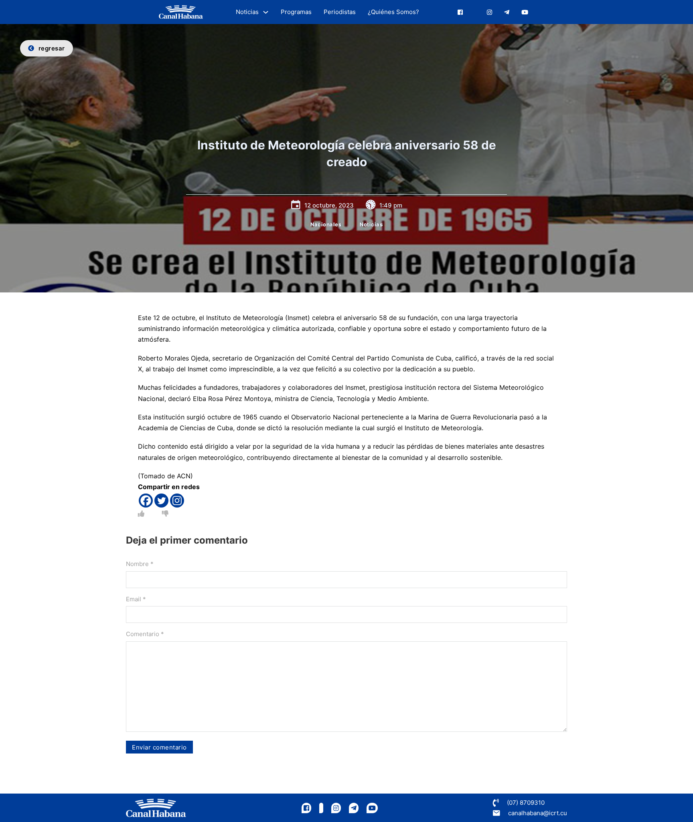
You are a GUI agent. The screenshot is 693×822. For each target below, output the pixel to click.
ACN (183, 476)
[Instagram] (177, 501)
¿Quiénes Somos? (393, 12)
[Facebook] (146, 501)
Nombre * (140, 564)
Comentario (145, 634)
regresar (51, 48)
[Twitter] (161, 501)
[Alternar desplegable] (266, 12)
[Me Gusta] (141, 514)
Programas (296, 12)
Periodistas (340, 12)
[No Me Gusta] (165, 514)
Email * (136, 599)
